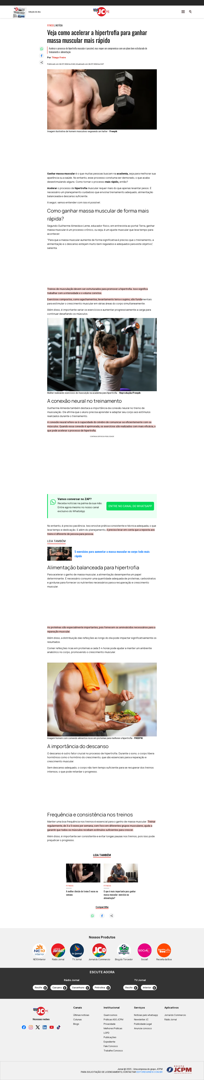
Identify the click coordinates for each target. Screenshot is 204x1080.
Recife (40, 987)
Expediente (109, 1041)
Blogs (76, 1023)
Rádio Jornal (170, 1019)
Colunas (77, 1019)
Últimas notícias (81, 1015)
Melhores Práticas (113, 1028)
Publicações (110, 1037)
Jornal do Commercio (175, 1015)
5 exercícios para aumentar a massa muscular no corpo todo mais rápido (112, 553)
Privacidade (109, 1023)
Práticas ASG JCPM (113, 1019)
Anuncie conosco (143, 1028)
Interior (149, 987)
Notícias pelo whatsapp (146, 1015)
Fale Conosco (111, 1046)
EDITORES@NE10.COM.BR (149, 1071)
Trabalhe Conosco (113, 1050)
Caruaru (58, 987)
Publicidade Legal (143, 1023)
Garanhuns (80, 987)
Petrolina (102, 987)
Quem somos (110, 1015)
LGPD (106, 1032)
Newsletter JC (141, 1019)
